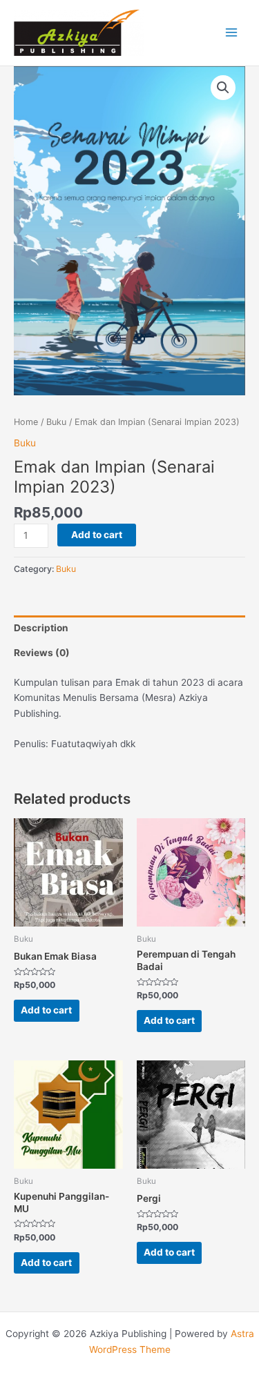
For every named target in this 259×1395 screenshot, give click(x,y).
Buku (56, 422)
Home (26, 422)
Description (41, 627)
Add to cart (96, 534)
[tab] (129, 627)
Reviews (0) (42, 652)
